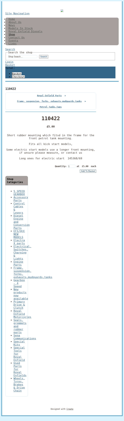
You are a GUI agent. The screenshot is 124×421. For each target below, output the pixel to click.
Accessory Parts (21, 199)
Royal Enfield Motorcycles (22, 314)
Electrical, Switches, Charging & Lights (22, 252)
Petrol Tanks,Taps (51, 107)
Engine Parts (18, 263)
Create (70, 409)
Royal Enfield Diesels (25, 31)
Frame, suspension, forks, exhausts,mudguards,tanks (49, 101)
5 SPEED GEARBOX (19, 193)
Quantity (60, 166)
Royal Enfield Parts (49, 95)
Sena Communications (25, 337)
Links (13, 43)
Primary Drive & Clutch (19, 304)
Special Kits (19, 343)
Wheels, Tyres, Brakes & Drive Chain (19, 384)
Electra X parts (19, 242)
